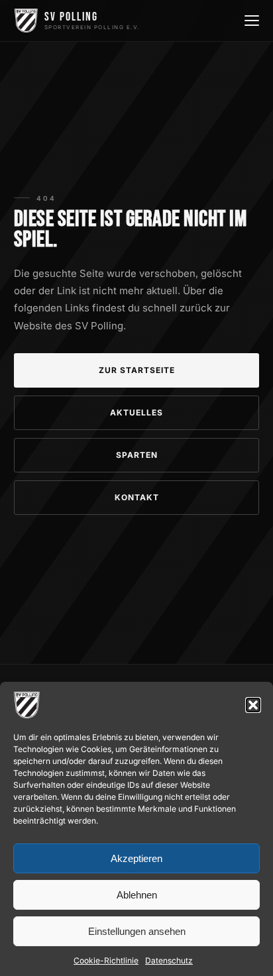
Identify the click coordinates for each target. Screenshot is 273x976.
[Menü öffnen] (250, 20)
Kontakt (137, 497)
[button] (253, 705)
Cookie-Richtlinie (106, 960)
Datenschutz (169, 960)
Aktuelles (136, 412)
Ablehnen (137, 894)
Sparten (137, 455)
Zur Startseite (137, 370)
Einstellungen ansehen (137, 931)
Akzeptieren (136, 858)
